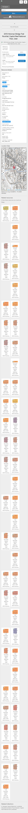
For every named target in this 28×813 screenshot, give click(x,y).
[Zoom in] (4, 150)
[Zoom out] (4, 165)
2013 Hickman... (7, 220)
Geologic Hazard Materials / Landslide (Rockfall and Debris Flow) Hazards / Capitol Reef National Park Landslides (12, 808)
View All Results (14, 27)
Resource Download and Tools (5, 48)
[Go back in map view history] (3, 172)
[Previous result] (14, 23)
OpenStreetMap (18, 189)
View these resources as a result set (11, 200)
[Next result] (14, 30)
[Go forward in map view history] (3, 170)
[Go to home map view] (3, 168)
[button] (14, 167)
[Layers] (23, 150)
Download (21, 54)
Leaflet (8, 189)
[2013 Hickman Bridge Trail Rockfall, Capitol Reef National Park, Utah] (13, 43)
